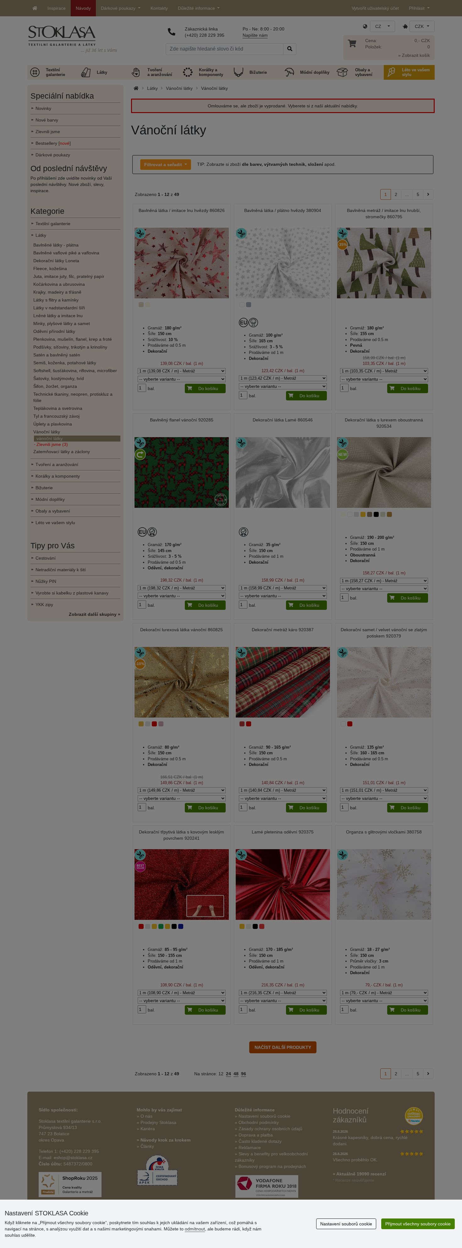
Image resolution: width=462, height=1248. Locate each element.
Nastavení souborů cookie (346, 1223)
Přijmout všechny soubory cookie (418, 1223)
